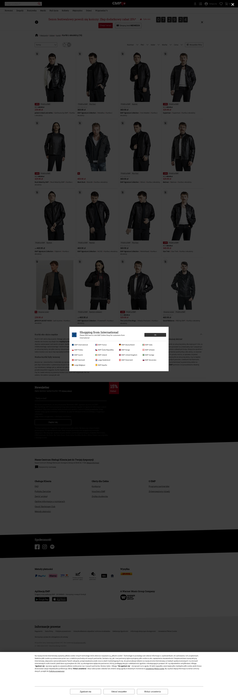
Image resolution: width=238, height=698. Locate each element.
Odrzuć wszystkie (119, 692)
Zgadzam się (85, 692)
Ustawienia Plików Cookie (155, 668)
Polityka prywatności (56, 671)
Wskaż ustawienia (152, 691)
